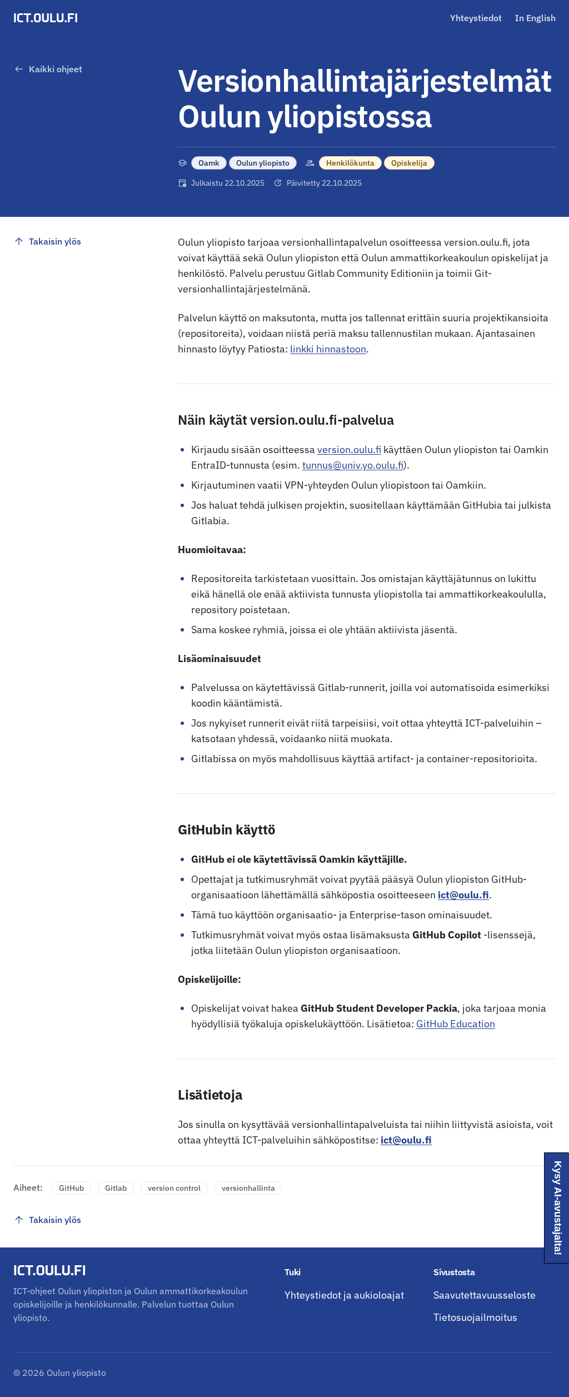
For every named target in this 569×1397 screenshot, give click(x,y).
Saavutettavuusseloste (484, 1295)
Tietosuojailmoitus (475, 1317)
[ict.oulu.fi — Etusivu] (47, 17)
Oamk (208, 163)
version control (174, 1188)
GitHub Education (455, 1023)
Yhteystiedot (476, 17)
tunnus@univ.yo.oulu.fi (352, 465)
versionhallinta (248, 1188)
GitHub (71, 1188)
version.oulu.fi (349, 449)
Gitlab (116, 1188)
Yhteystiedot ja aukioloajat (344, 1295)
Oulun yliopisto (263, 163)
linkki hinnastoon (328, 348)
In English (535, 17)
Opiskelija (409, 163)
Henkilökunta (350, 163)
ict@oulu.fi (463, 894)
